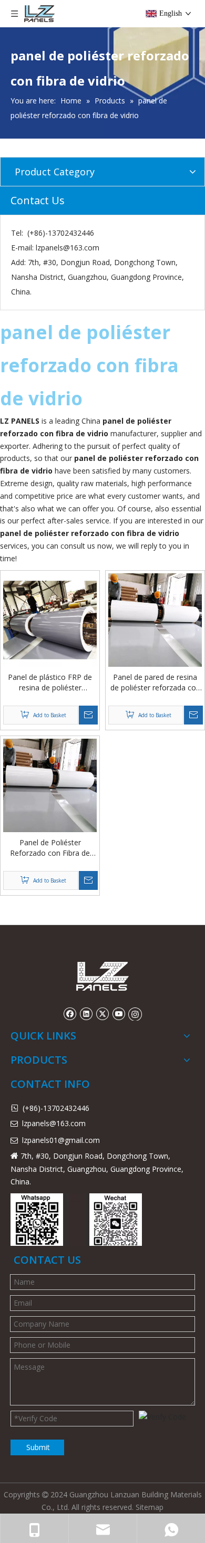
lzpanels (35, 1140)
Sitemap (149, 1507)
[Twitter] (102, 1014)
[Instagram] (135, 1014)
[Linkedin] (86, 1014)
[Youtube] (118, 1014)
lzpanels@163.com (67, 248)
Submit (38, 1447)
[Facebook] (69, 1014)
